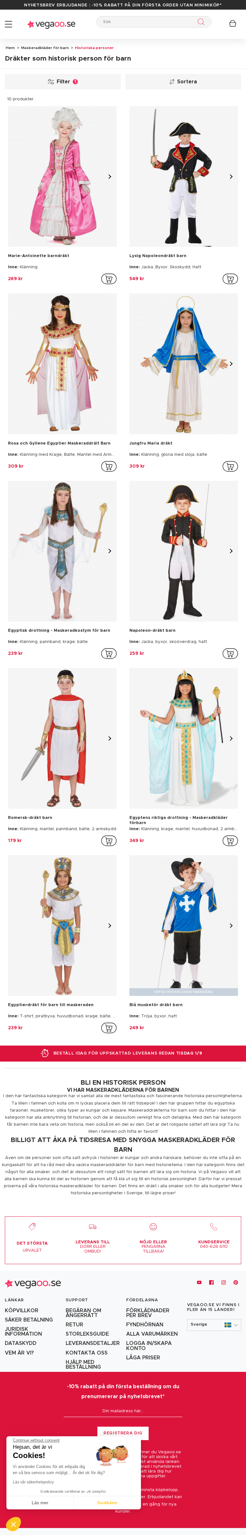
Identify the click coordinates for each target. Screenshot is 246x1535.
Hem (10, 48)
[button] (214, 1325)
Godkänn (107, 1502)
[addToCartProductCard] (109, 279)
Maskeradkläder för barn (44, 48)
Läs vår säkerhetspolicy (33, 1482)
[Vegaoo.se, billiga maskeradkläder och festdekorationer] (51, 24)
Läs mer (40, 1502)
